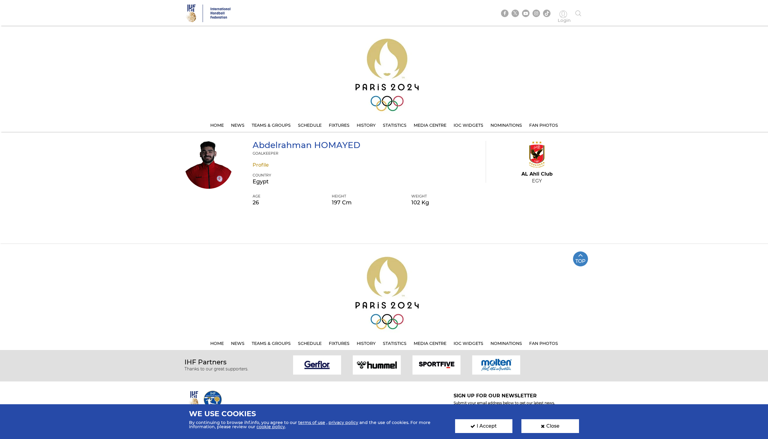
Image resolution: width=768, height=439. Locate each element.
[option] (317, 364)
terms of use (311, 422)
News (237, 125)
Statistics (394, 125)
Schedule (310, 125)
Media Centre (430, 125)
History (366, 125)
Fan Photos (543, 125)
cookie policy (270, 426)
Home (217, 125)
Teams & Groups (271, 125)
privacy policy (343, 422)
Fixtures (339, 125)
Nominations (506, 125)
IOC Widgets (468, 125)
